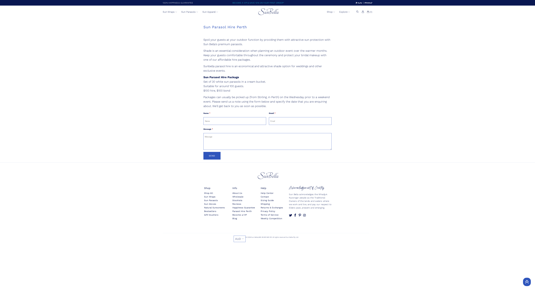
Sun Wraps (209, 197)
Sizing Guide (267, 200)
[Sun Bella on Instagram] (305, 215)
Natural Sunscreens (214, 207)
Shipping (265, 204)
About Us (237, 193)
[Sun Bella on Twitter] (291, 215)
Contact (265, 197)
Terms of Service (270, 215)
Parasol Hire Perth (242, 211)
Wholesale (237, 197)
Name (206, 113)
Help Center (267, 193)
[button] (170, 12)
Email (272, 113)
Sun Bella (254, 237)
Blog (234, 218)
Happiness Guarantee (243, 207)
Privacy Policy (268, 211)
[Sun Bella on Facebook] (295, 215)
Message (208, 129)
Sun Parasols (211, 200)
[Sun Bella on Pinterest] (300, 215)
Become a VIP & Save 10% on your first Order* (258, 3)
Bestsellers (210, 211)
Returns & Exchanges (272, 207)
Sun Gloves (210, 204)
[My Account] (363, 12)
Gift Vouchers (211, 215)
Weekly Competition (271, 218)
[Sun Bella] (268, 12)
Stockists (237, 200)
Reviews (236, 204)
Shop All (208, 193)
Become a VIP (239, 215)
